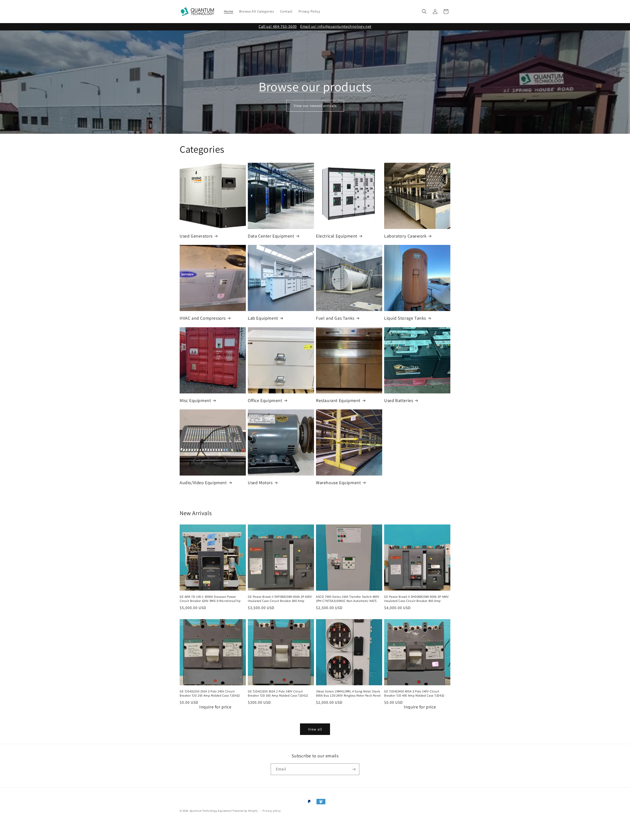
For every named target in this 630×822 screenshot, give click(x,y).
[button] (424, 11)
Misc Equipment (195, 400)
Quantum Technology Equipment (211, 810)
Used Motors (260, 482)
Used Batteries (398, 400)
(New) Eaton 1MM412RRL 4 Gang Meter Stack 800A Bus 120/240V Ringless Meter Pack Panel (348, 693)
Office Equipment (265, 400)
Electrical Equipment (336, 236)
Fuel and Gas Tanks (335, 318)
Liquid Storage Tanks (405, 318)
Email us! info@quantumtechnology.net (335, 26)
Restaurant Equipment (338, 400)
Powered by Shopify (245, 810)
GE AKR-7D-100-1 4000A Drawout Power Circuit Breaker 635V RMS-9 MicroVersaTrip (210, 599)
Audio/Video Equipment (203, 482)
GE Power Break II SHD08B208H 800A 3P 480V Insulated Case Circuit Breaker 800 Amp (416, 599)
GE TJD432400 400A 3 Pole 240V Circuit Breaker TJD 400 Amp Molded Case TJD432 (414, 693)
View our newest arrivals (315, 105)
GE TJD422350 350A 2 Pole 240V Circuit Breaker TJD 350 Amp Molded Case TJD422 (278, 693)
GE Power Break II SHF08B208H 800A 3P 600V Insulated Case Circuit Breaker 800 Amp (280, 599)
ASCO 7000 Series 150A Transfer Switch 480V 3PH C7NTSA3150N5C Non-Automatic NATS (347, 599)
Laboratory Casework (405, 236)
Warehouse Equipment (338, 482)
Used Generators (196, 236)
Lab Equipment (263, 318)
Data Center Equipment (271, 236)
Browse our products (315, 86)
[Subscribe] (353, 769)
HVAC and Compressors (203, 318)
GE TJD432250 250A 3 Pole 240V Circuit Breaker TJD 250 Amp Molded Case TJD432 (210, 693)
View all (315, 729)
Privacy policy (272, 810)
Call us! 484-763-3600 (278, 26)
